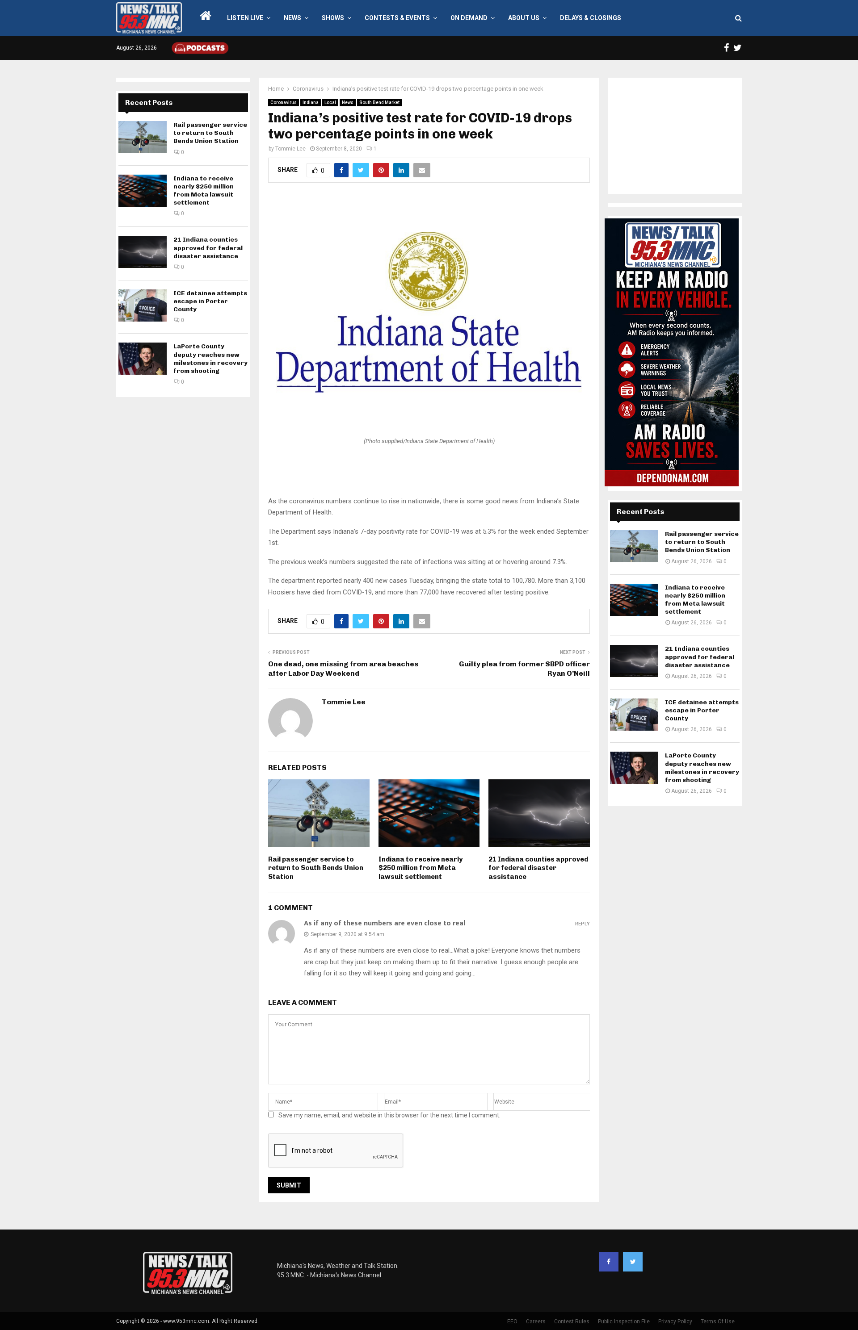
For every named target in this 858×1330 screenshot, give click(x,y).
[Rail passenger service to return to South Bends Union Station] (142, 137)
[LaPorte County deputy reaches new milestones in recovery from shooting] (142, 359)
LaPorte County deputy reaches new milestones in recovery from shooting (210, 359)
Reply (582, 923)
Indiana (311, 102)
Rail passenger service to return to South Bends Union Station (315, 868)
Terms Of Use (718, 1321)
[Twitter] (633, 1261)
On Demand (469, 17)
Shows (333, 17)
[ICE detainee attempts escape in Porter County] (142, 305)
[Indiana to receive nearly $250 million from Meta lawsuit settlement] (142, 191)
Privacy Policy (675, 1321)
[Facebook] (608, 1261)
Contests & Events (397, 17)
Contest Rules (571, 1321)
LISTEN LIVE (245, 17)
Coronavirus (283, 102)
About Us (523, 17)
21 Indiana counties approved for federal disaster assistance (538, 868)
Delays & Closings (590, 17)
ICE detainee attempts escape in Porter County (210, 301)
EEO (512, 1321)
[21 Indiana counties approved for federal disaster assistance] (142, 252)
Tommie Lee (290, 149)
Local (330, 102)
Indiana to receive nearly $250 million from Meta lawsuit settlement (421, 868)
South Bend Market (379, 102)
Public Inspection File (624, 1321)
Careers (536, 1321)
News (292, 17)
